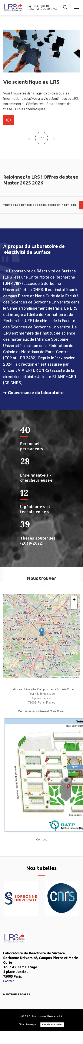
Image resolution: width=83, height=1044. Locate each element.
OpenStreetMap (64, 677)
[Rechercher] (65, 7)
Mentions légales (16, 994)
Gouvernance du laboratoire (36, 392)
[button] (29, 138)
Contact (41, 839)
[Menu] (76, 7)
